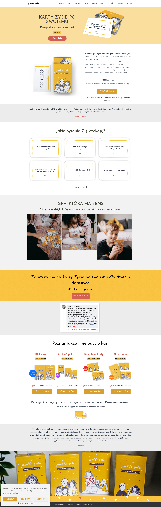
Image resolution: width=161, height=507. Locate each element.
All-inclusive (120, 354)
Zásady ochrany (30, 503)
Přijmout (10, 499)
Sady (86, 3)
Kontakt (120, 3)
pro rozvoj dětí (41, 358)
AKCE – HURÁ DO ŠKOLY (63, 3)
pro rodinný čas (67, 358)
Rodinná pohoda (67, 354)
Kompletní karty (93, 354)
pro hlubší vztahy (94, 358)
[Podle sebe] (33, 3)
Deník (94, 3)
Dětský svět (41, 354)
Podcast (103, 3)
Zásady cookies (19, 503)
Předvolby (40, 499)
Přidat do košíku (107, 91)
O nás (111, 3)
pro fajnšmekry (120, 358)
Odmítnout (25, 499)
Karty (77, 3)
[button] (80, 3)
